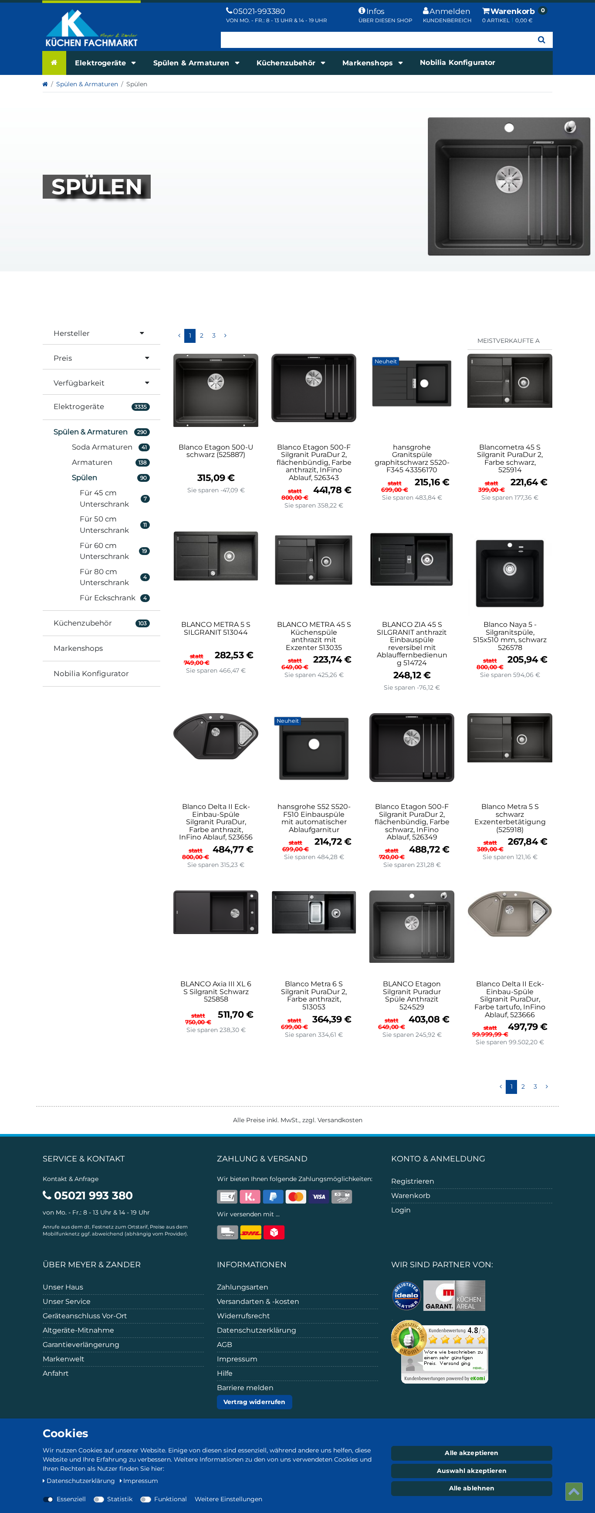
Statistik (119, 1499)
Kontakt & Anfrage (70, 1179)
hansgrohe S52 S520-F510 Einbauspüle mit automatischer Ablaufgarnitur (314, 818)
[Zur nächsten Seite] (225, 336)
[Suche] (542, 40)
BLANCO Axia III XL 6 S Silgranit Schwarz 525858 (215, 991)
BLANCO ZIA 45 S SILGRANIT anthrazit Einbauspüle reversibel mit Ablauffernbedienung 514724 (412, 644)
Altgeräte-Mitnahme (78, 1330)
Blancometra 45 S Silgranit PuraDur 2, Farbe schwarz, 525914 (510, 458)
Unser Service (67, 1301)
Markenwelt (64, 1359)
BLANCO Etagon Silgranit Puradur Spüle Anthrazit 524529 (412, 995)
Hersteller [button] (72, 333)
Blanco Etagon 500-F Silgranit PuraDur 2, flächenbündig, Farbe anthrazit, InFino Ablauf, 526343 (314, 462)
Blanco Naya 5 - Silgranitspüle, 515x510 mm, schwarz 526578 (510, 636)
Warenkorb (410, 1195)
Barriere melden (245, 1388)
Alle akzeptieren (471, 1453)
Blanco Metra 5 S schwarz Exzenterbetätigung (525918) (510, 818)
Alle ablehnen (472, 1488)
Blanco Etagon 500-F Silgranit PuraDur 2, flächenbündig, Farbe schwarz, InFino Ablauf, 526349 (412, 822)
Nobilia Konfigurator (457, 62)
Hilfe (225, 1373)
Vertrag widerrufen (254, 1402)
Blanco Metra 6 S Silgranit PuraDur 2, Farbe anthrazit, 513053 (314, 995)
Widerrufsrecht (243, 1316)
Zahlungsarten (242, 1287)
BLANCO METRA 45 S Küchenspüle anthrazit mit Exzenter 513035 (314, 636)
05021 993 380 (92, 1195)
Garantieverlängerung (81, 1344)
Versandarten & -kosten (258, 1301)
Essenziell (71, 1499)
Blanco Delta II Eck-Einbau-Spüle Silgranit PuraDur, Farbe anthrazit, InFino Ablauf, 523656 (216, 822)
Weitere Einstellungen (228, 1499)
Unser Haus (63, 1287)
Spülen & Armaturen (192, 63)
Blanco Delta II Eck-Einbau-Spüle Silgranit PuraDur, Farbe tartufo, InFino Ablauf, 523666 (509, 999)
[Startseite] (54, 62)
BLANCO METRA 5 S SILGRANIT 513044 (215, 628)
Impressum (237, 1359)
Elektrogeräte (101, 63)
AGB (224, 1344)
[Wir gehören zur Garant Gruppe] (454, 1295)
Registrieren (412, 1181)
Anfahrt (56, 1373)
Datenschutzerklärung (256, 1330)
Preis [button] (63, 358)
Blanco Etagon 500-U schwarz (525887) (216, 451)
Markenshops (368, 63)
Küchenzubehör (287, 63)
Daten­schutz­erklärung (82, 1481)
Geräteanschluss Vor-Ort (85, 1316)
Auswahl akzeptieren (472, 1471)
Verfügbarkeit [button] (79, 383)
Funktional (170, 1499)
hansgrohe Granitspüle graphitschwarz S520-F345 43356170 (412, 458)
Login (401, 1210)
